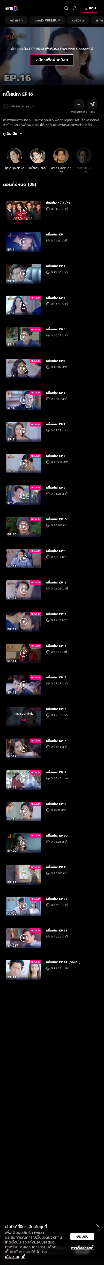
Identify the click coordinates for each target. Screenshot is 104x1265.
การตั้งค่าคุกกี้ (82, 1248)
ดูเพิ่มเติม (10, 133)
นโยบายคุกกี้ (15, 1257)
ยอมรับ (82, 1236)
